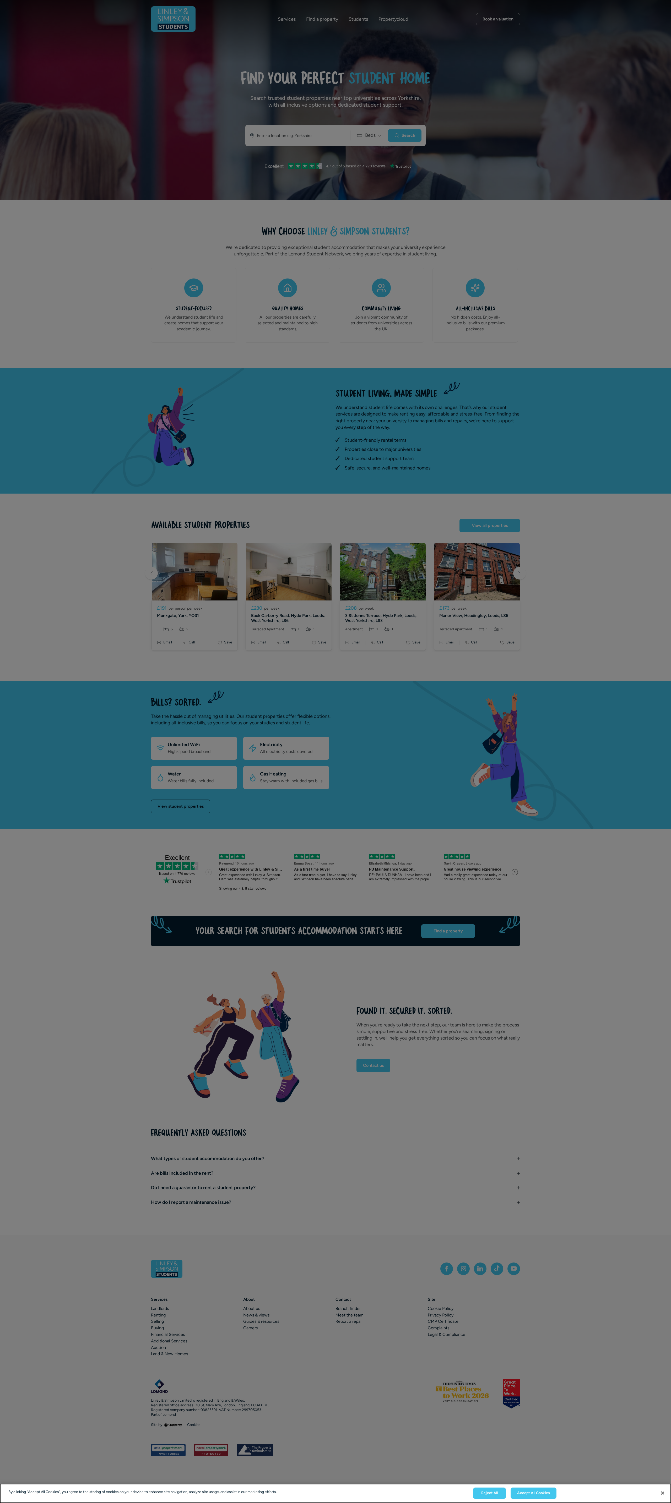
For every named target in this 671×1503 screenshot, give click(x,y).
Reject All (489, 1493)
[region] (335, 1493)
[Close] (662, 1493)
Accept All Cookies (533, 1493)
